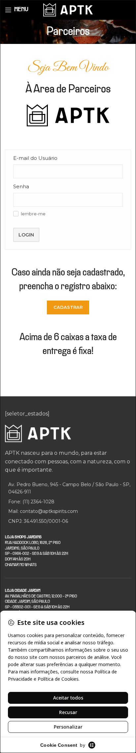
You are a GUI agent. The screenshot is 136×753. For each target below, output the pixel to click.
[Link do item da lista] (68, 501)
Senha (21, 186)
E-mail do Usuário (35, 158)
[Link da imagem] (38, 433)
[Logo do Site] (68, 9)
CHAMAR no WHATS (21, 565)
